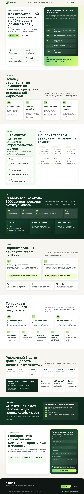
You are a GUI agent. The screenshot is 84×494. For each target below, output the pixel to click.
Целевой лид (37, 2)
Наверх (76, 491)
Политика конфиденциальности (68, 491)
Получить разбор (70, 2)
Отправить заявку (64, 470)
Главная (65, 483)
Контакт (51, 2)
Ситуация (30, 2)
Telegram (75, 486)
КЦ (47, 2)
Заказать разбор (25, 35)
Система (43, 2)
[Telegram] (77, 2)
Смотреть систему (14, 35)
